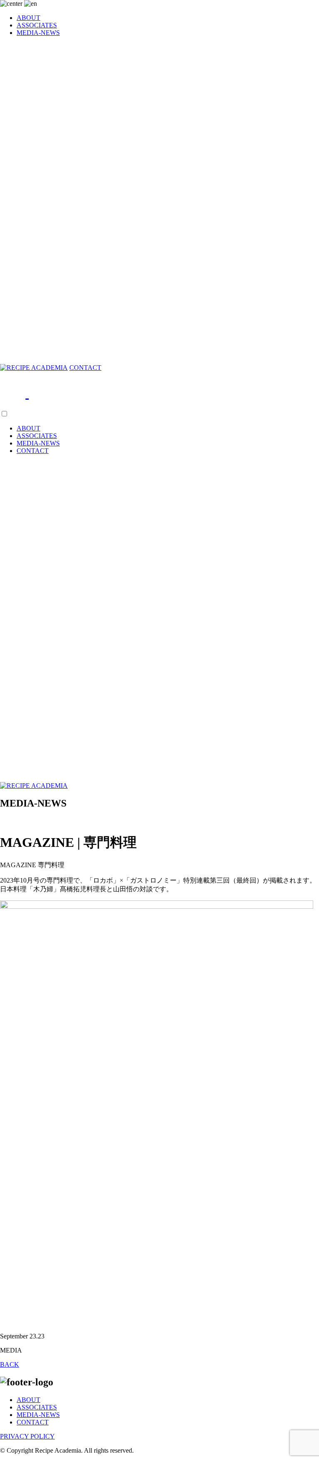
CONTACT (85, 367)
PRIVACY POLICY (27, 1436)
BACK (9, 1364)
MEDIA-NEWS (38, 32)
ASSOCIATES (37, 25)
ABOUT (28, 17)
